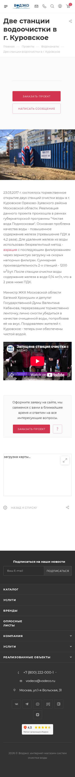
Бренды (10, 610)
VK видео (58, 704)
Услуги (9, 600)
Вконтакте (16, 704)
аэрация (10, 250)
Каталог (11, 589)
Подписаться (58, 571)
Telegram (26, 704)
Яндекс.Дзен (37, 714)
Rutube (48, 704)
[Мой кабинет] (60, 7)
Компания (13, 636)
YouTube (37, 704)
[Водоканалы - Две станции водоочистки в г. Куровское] (37, 154)
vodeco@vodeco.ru (40, 681)
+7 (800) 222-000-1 (38, 672)
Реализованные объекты (26, 657)
